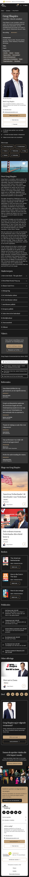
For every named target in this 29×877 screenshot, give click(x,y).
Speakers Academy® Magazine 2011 (14, 651)
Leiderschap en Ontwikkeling (10, 59)
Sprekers (8, 10)
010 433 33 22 (7, 109)
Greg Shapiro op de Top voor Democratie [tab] (13, 376)
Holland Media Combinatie (16, 628)
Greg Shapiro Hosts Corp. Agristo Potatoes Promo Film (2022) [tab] (15, 371)
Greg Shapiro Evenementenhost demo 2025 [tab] (15, 362)
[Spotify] (19, 812)
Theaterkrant (12, 620)
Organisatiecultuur (8, 61)
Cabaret (11, 53)
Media (20, 59)
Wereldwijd (17, 61)
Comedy (17, 53)
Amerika (5, 53)
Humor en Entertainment (9, 57)
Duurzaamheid (16, 55)
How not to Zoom (10, 680)
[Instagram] (4, 812)
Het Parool (11, 610)
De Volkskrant (12, 637)
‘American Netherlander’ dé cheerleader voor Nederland (14, 495)
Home (2, 10)
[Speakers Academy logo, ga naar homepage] (3, 5)
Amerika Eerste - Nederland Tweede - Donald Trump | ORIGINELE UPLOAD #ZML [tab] (14, 366)
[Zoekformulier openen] (20, 5)
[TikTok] (12, 812)
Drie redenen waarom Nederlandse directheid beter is (12, 534)
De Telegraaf (12, 644)
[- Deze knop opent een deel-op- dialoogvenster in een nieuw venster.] (8, 694)
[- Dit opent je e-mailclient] (21, 694)
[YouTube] (8, 812)
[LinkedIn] (15, 812)
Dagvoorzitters (7, 55)
